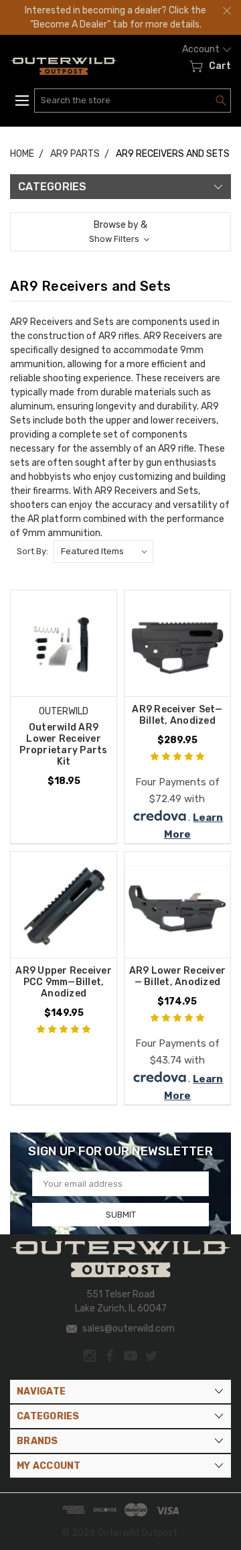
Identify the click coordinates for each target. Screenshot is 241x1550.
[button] (120, 231)
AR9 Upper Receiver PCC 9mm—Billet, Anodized (63, 982)
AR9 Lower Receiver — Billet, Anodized (177, 976)
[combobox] (132, 100)
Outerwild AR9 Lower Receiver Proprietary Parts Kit (63, 744)
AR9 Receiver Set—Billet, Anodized (177, 715)
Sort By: (32, 551)
